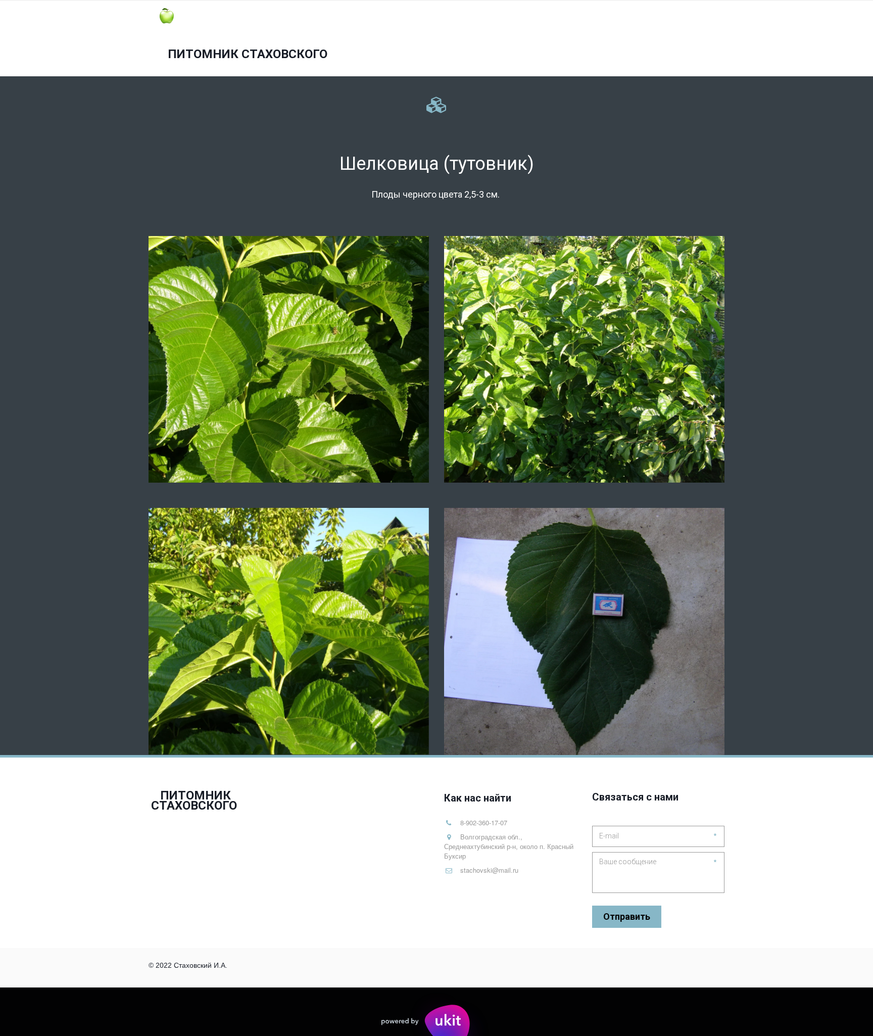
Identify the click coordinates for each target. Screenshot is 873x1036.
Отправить (626, 916)
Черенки (571, 38)
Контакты (661, 38)
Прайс (614, 38)
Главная (466, 38)
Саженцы (515, 38)
